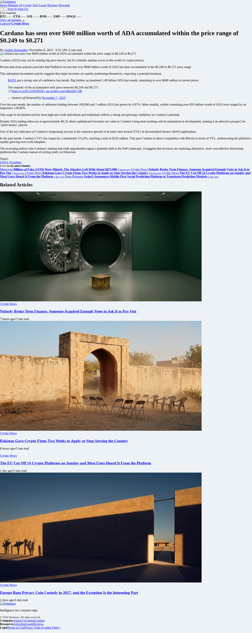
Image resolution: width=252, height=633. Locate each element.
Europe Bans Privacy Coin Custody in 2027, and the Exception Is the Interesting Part (69, 593)
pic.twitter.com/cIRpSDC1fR (64, 91)
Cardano (15, 162)
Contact (39, 620)
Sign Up (23, 9)
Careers (30, 620)
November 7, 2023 (53, 97)
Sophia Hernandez (16, 50)
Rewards (64, 5)
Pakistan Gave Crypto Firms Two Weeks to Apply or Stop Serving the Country (64, 441)
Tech (35, 5)
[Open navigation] (1, 9)
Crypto (27, 5)
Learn (42, 5)
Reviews (52, 5)
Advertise (20, 624)
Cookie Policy (51, 627)
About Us (19, 620)
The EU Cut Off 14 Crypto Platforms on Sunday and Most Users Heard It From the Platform (75, 463)
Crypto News (8, 303)
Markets (13, 5)
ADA (4, 162)
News (3, 5)
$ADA (12, 80)
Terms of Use (15, 627)
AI (20, 5)
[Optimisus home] (8, 1)
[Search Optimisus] (5, 9)
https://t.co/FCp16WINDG (28, 91)
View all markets (12, 20)
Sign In (12, 9)
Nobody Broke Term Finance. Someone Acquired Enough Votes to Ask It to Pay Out (68, 311)
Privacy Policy (33, 627)
